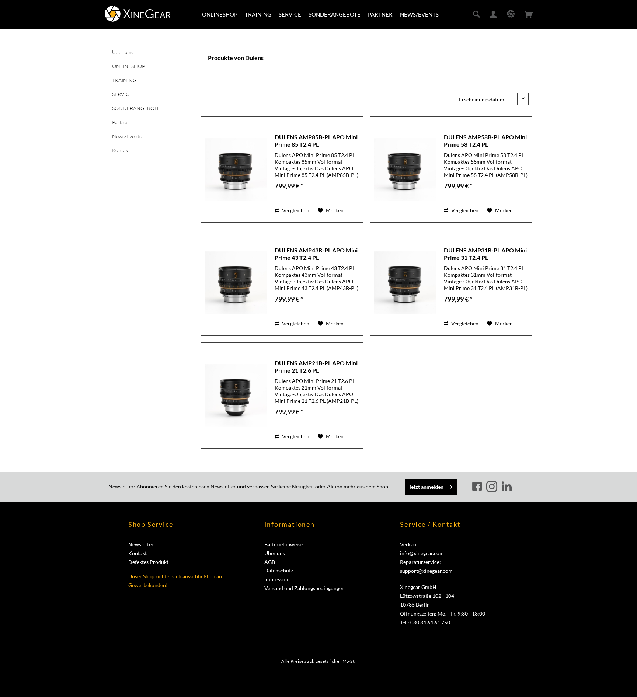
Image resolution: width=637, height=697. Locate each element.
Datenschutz (278, 570)
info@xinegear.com (422, 553)
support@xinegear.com (426, 571)
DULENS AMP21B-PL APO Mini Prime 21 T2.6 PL (316, 366)
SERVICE (122, 94)
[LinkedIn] (506, 487)
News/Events (127, 136)
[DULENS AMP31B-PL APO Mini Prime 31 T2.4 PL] (405, 282)
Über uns (122, 52)
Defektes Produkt (148, 562)
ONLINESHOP (128, 66)
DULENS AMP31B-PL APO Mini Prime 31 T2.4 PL (485, 254)
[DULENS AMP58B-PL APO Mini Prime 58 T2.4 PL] (405, 169)
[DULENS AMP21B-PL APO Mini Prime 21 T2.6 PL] (236, 395)
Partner (120, 122)
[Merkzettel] (510, 14)
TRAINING (124, 80)
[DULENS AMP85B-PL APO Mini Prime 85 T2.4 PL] (236, 169)
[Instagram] (492, 487)
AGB (269, 562)
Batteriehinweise (283, 544)
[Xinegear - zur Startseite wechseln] (138, 14)
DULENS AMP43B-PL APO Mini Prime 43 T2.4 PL (316, 254)
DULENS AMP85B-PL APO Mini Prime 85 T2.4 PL (316, 140)
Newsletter (141, 544)
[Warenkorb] (528, 14)
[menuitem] (219, 14)
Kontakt (121, 150)
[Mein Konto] (493, 14)
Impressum (277, 579)
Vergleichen (295, 210)
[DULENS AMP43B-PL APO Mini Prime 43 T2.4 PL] (236, 282)
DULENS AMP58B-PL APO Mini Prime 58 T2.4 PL (485, 140)
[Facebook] (478, 487)
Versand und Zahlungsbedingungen (304, 588)
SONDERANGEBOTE (136, 108)
